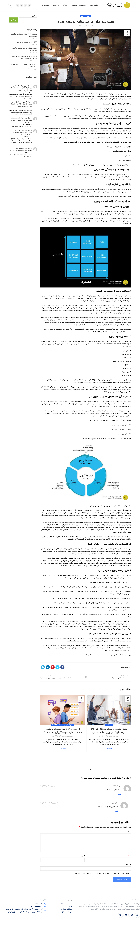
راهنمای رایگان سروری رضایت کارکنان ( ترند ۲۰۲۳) (24, 49)
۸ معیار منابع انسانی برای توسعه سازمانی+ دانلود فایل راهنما (22, 132)
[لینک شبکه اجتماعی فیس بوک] (62, 667)
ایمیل (82, 856)
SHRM (129, 420)
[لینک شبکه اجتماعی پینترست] (53, 667)
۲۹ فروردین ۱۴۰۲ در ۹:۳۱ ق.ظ (49, 786)
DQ (102, 522)
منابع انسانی (124, 667)
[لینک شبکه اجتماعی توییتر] (29, 5)
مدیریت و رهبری (85, 16)
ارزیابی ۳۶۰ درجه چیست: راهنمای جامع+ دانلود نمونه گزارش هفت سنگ (62, 730)
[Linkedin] (126, 915)
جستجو (34, 16)
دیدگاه (128, 832)
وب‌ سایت (128, 865)
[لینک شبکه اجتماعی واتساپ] (17, 5)
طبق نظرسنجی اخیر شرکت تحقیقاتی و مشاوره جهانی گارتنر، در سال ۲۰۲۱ (107, 138)
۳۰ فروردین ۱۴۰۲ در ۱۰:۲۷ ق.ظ (49, 803)
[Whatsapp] (137, 915)
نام (129, 856)
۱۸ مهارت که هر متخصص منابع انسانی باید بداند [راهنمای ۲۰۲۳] (24, 57)
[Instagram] (131, 915)
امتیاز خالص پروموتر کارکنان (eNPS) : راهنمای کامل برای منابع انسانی (109, 730)
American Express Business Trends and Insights (113, 344)
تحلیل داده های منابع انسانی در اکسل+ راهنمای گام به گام (21, 120)
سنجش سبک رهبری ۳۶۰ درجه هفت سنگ (110, 655)
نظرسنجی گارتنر (115, 411)
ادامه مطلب (109, 748)
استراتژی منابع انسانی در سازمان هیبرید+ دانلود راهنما (23, 65)
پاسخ (119, 794)
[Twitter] (120, 915)
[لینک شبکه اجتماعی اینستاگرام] (25, 5)
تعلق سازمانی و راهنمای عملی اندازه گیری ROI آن (21, 149)
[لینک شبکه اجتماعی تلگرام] (43, 667)
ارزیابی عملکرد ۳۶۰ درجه (58, 725)
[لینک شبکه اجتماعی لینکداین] (21, 5)
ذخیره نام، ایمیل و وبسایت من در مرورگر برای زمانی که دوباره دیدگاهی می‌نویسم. (102, 873)
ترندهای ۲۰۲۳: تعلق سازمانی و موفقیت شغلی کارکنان (24, 35)
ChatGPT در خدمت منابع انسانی (26, 42)
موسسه (106, 522)
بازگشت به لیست (86, 677)
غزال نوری (115, 803)
